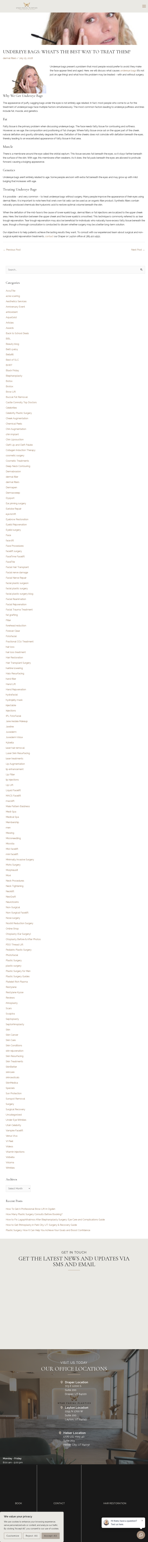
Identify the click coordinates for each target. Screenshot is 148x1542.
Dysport (10, 498)
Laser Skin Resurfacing (18, 753)
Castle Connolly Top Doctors (21, 402)
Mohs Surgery (13, 864)
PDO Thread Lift (14, 944)
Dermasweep (13, 492)
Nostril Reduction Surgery (19, 923)
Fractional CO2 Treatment (20, 641)
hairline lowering (14, 668)
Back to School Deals (17, 333)
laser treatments (14, 758)
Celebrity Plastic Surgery (19, 413)
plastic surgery (13, 965)
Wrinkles (10, 1167)
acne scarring (13, 296)
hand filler (11, 678)
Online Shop (12, 928)
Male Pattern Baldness (18, 806)
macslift (10, 801)
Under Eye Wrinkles (16, 1120)
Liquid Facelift (13, 790)
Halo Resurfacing (15, 673)
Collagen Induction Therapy (20, 450)
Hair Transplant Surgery (18, 662)
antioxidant (12, 312)
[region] (32, 1527)
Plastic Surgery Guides (18, 976)
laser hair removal (15, 748)
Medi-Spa (11, 811)
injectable (11, 705)
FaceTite (10, 561)
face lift (10, 540)
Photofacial (12, 955)
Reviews (10, 997)
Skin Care (11, 1040)
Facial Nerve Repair (16, 577)
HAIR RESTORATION (114, 1503)
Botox (9, 381)
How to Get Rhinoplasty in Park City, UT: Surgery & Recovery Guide (41, 1225)
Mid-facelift (12, 849)
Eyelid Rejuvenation (16, 524)
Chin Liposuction (15, 439)
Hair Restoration (14, 657)
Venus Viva (11, 1135)
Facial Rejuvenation (16, 604)
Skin (8, 1029)
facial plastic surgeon (17, 583)
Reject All (32, 1536)
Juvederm (11, 732)
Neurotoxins (12, 902)
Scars (9, 1008)
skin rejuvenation (14, 1050)
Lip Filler (10, 774)
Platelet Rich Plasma (17, 981)
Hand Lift (11, 684)
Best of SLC (12, 359)
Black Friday (12, 370)
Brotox (9, 386)
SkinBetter (11, 1066)
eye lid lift (11, 514)
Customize (13, 1536)
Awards (10, 328)
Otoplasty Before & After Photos (23, 939)
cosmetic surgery (15, 455)
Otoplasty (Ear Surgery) (18, 934)
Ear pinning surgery (16, 503)
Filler (8, 620)
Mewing (10, 833)
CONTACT (59, 1503)
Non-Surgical (13, 907)
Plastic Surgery (14, 960)
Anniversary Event (15, 306)
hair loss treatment (16, 652)
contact (49, 236)
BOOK (18, 1503)
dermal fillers (9, 58)
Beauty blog (12, 344)
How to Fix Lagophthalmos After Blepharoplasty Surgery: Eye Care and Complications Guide (55, 1219)
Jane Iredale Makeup (17, 721)
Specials (10, 1088)
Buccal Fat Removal (17, 397)
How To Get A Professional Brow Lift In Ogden (30, 1209)
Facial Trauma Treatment (19, 609)
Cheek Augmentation (17, 418)
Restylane (11, 987)
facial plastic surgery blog (19, 593)
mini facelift (12, 854)
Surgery (10, 1104)
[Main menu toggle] (144, 6)
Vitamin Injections (15, 1151)
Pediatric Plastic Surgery (19, 949)
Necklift (10, 891)
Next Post (138, 249)
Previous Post (12, 249)
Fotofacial (11, 636)
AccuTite (10, 290)
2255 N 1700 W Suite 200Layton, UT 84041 (76, 1415)
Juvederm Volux (14, 737)
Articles (10, 322)
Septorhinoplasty (15, 1024)
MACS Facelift (13, 795)
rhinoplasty (12, 1003)
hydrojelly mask (14, 700)
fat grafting (12, 615)
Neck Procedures (15, 880)
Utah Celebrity (13, 1125)
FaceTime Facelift (15, 556)
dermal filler (12, 476)
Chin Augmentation (16, 429)
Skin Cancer (12, 1034)
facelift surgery (14, 551)
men (8, 827)
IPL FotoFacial (13, 716)
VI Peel (9, 1141)
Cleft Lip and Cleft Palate (19, 444)
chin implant (12, 434)
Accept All (50, 1536)
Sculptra (10, 1013)
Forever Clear (13, 631)
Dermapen (11, 487)
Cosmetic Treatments (17, 460)
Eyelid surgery (13, 530)
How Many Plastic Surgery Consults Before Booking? (34, 1214)
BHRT (9, 365)
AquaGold (11, 317)
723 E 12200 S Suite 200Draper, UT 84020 (76, 1390)
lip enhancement (15, 769)
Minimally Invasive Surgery (20, 859)
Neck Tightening (14, 886)
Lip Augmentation (15, 764)
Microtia (10, 843)
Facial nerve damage (17, 572)
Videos (9, 1146)
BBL (8, 338)
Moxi (8, 875)
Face (8, 535)
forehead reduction (16, 625)
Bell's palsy (12, 349)
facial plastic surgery (17, 588)
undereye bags (128, 70)
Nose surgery (13, 918)
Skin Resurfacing (14, 1056)
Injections (11, 710)
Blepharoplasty (14, 375)
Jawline (10, 726)
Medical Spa (12, 817)
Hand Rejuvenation (16, 689)
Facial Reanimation (16, 599)
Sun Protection (14, 1093)
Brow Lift (11, 391)
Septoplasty (12, 1019)
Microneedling (13, 838)
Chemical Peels (14, 423)
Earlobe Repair (13, 508)
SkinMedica (12, 1082)
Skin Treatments (14, 1061)
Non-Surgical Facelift (17, 912)
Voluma (10, 1162)
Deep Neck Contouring (18, 466)
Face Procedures (15, 546)
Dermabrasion (13, 471)
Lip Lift (9, 785)
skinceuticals (12, 1077)
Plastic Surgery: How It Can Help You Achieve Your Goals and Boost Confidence (48, 1230)
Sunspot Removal (15, 1098)
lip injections (12, 779)
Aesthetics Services (16, 301)
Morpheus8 (12, 870)
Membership (12, 822)
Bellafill (10, 354)
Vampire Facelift (14, 1130)
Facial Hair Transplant (17, 567)
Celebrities (11, 407)
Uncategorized (14, 1114)
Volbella (10, 1157)
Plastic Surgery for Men (18, 971)
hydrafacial (12, 694)
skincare (10, 1072)
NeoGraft (11, 896)
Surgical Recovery (15, 1109)
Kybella (10, 742)
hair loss (10, 647)
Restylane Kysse (14, 992)
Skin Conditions (14, 1045)
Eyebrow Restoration (17, 519)
